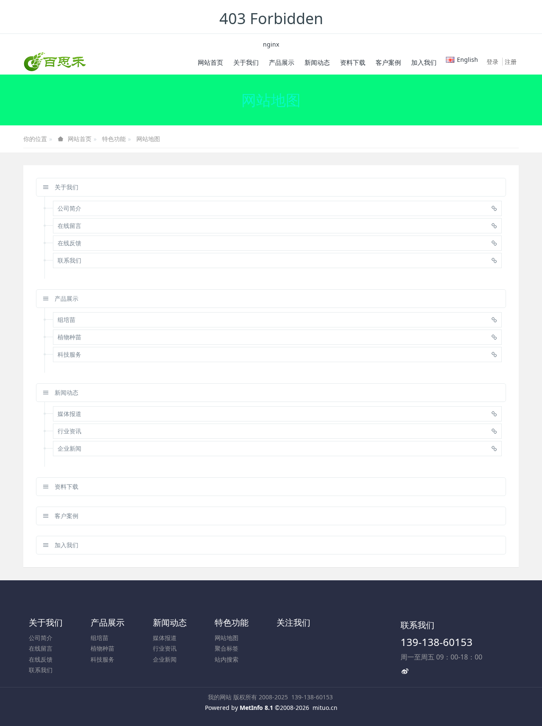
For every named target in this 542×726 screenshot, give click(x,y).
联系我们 (41, 670)
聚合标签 (226, 648)
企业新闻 (165, 659)
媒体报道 (165, 638)
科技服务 (102, 659)
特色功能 (114, 139)
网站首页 (210, 62)
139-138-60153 (437, 642)
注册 (511, 62)
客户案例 (65, 516)
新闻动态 (65, 392)
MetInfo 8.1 (256, 708)
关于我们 (65, 187)
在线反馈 (41, 659)
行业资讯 (165, 648)
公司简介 (41, 638)
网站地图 (148, 139)
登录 (492, 62)
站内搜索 (226, 659)
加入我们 (65, 545)
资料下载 (65, 486)
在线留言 (41, 648)
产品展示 (65, 298)
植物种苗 (102, 648)
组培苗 (99, 638)
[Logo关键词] (55, 62)
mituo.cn (324, 708)
